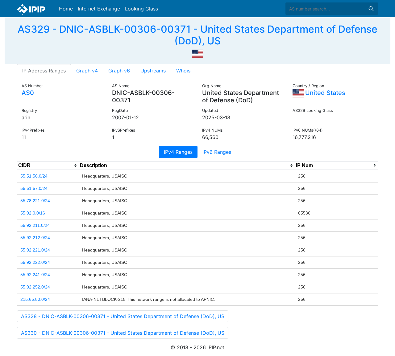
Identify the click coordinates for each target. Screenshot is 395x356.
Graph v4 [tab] (87, 71)
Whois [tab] (183, 71)
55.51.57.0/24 (34, 188)
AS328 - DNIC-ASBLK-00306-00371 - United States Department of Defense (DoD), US (122, 316)
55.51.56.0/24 (34, 176)
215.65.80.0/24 (35, 299)
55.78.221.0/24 (35, 200)
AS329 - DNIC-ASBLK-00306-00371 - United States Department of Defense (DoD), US (197, 35)
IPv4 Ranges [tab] (178, 152)
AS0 (28, 92)
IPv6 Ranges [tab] (216, 152)
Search (371, 8)
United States (324, 92)
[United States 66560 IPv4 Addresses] (197, 53)
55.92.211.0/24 (35, 225)
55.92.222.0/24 (35, 262)
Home (66, 9)
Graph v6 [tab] (119, 71)
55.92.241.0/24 (35, 274)
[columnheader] (48, 165)
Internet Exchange (99, 9)
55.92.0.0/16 (32, 213)
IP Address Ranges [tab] (44, 71)
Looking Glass (141, 9)
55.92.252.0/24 (35, 286)
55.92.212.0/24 (35, 237)
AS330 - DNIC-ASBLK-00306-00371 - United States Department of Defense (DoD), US (122, 333)
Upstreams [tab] (153, 71)
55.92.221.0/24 (35, 250)
